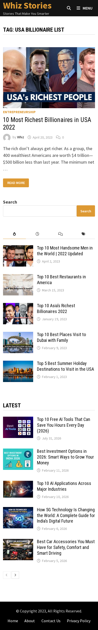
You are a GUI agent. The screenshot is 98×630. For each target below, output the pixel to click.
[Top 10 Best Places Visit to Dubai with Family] (18, 335)
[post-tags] (83, 234)
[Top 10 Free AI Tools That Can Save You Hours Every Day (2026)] (18, 420)
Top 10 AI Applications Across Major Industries (64, 486)
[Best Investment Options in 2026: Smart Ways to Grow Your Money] (18, 452)
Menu (87, 8)
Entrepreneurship (19, 112)
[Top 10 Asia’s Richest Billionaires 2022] (18, 306)
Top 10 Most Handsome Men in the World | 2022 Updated (65, 250)
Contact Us (51, 620)
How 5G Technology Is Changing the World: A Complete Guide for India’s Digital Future (66, 515)
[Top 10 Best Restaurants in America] (18, 277)
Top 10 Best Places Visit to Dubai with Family (61, 337)
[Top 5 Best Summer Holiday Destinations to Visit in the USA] (18, 364)
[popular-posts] (14, 234)
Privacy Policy (78, 620)
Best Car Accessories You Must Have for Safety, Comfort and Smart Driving (66, 547)
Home (13, 620)
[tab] (14, 234)
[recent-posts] (37, 234)
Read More (17, 182)
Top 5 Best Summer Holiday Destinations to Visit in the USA (65, 366)
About (29, 620)
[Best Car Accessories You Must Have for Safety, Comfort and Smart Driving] (18, 542)
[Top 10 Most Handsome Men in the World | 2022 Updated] (18, 248)
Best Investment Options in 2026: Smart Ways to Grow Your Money (65, 457)
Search (10, 202)
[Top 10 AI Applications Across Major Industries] (18, 484)
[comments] (60, 234)
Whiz (20, 137)
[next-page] (15, 575)
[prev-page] (7, 575)
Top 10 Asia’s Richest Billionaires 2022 (56, 308)
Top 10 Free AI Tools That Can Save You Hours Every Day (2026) (63, 425)
